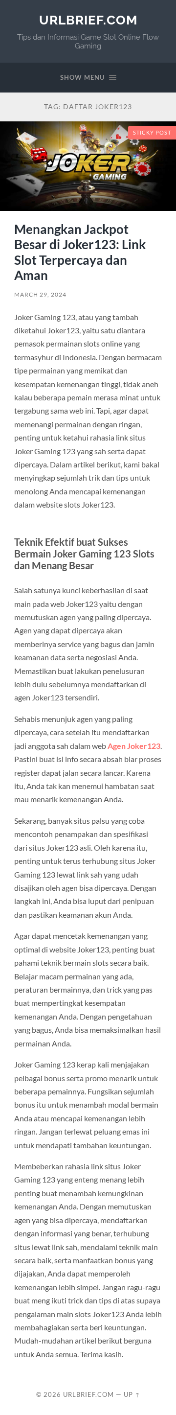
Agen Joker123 (134, 745)
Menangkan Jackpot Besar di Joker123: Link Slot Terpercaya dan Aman (80, 252)
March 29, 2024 (40, 294)
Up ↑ (132, 1394)
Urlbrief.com (88, 19)
